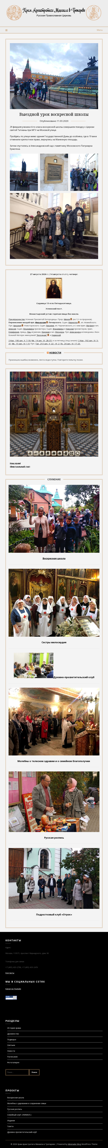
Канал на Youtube (13, 989)
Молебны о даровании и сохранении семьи (26, 1103)
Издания (11, 1120)
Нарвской (56, 335)
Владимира (28, 329)
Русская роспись (14, 1109)
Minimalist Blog (74, 1144)
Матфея (90, 325)
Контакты (9, 973)
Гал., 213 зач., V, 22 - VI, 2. (48, 343)
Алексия (12, 329)
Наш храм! (15, 463)
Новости (55, 352)
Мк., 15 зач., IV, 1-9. (21, 343)
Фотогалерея (13, 1062)
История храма (14, 1028)
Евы (29, 332)
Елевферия (14, 332)
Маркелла (73, 322)
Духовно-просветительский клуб (22, 1132)
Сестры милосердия (54, 642)
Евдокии (46, 332)
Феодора (59, 332)
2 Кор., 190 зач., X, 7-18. (20, 340)
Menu (100, 30)
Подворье (11, 1039)
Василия (50, 325)
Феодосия (40, 322)
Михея (67, 319)
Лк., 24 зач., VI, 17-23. (70, 343)
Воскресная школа (15, 1097)
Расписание (12, 1056)
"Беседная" (41, 335)
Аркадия (17, 325)
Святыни (11, 1045)
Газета (10, 1126)
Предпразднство (17, 319)
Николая (70, 329)
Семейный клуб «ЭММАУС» (19, 1115)
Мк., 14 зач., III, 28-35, (41, 340)
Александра (75, 332)
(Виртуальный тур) (20, 466)
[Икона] (54, 298)
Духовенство (13, 1033)
